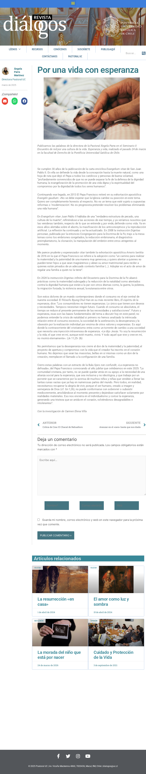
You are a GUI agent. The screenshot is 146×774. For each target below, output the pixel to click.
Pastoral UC (75, 56)
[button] (73, 3)
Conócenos (60, 49)
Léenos (13, 49)
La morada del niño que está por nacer (59, 655)
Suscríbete (83, 49)
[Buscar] (143, 53)
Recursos (37, 49)
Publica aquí (108, 49)
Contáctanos (49, 56)
